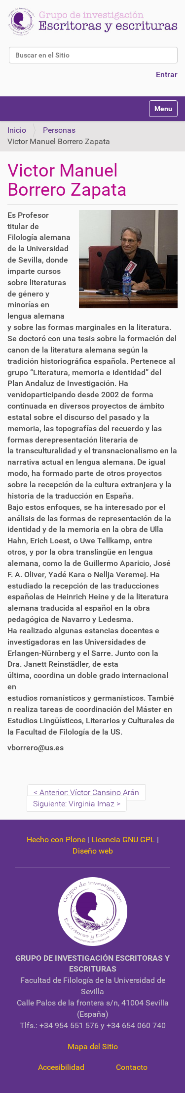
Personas (59, 130)
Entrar (167, 74)
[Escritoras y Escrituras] (92, 21)
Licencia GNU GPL (123, 839)
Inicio (16, 130)
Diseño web (93, 851)
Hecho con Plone (56, 839)
